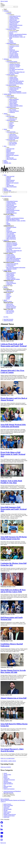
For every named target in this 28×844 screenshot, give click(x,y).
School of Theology (13, 104)
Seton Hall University (8, 319)
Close (5, 9)
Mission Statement (10, 152)
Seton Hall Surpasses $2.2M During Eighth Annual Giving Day (14, 538)
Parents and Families (8, 805)
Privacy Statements (5, 799)
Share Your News (13, 135)
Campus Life (6, 778)
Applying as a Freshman (14, 65)
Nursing (11, 40)
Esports (11, 127)
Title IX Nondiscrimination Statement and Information (13, 800)
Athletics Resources (10, 120)
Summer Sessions (13, 26)
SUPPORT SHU (7, 163)
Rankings (8, 151)
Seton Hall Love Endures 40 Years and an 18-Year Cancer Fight (13, 591)
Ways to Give (12, 144)
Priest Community (13, 101)
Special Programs (13, 23)
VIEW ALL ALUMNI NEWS (8, 758)
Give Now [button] (5, 316)
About (4, 146)
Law (10, 39)
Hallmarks (8, 150)
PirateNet (5, 161)
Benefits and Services (14, 137)
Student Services (10, 154)
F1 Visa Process (12, 90)
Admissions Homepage (14, 64)
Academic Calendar (13, 55)
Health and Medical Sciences (15, 35)
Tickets (10, 124)
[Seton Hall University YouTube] (2, 833)
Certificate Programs (13, 22)
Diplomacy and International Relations (18, 34)
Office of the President (11, 159)
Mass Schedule (12, 109)
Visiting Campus (7, 811)
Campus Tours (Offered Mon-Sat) (17, 72)
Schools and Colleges (11, 29)
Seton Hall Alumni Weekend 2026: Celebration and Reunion (13, 425)
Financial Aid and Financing (15, 82)
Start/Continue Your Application (16, 81)
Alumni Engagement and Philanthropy (12, 791)
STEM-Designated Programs (15, 25)
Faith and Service (7, 782)
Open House (12, 70)
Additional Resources (11, 43)
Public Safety (6, 813)
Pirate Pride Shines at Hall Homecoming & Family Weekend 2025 (13, 454)
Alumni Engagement (8, 320)
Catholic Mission (7, 94)
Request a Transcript (13, 138)
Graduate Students (10, 74)
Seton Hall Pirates (10, 116)
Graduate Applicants (13, 88)
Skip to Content (4, 1)
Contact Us (3, 801)
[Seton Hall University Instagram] (2, 840)
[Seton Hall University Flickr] (2, 836)
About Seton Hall (10, 148)
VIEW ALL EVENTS (6, 767)
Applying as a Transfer (14, 66)
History (8, 156)
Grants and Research (14, 56)
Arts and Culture (7, 774)
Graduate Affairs (13, 77)
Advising (11, 47)
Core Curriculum (13, 52)
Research (5, 787)
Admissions (6, 59)
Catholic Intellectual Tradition (16, 105)
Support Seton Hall (10, 139)
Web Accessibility (7, 809)
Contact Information (13, 79)
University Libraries (13, 53)
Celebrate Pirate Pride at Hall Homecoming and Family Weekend (13, 345)
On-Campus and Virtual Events (16, 69)
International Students (11, 85)
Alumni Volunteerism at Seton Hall (13, 698)
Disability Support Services (9, 814)
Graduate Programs (13, 17)
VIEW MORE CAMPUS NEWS (8, 761)
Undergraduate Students (11, 61)
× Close (2, 5)
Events (5, 160)
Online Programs (13, 20)
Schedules (11, 122)
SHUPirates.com (13, 118)
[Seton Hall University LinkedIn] (2, 829)
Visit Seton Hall (9, 157)
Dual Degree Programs (14, 21)
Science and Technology (9, 788)
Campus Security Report (9, 815)
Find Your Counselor (14, 73)
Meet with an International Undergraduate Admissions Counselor (17, 92)
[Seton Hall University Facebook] (2, 823)
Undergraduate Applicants (15, 87)
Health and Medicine (8, 783)
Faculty (11, 48)
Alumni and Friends (10, 131)
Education (5, 781)
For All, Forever (13, 142)
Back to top (3, 842)
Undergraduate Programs (15, 16)
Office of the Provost (14, 57)
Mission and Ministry (14, 99)
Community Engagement (9, 779)
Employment (6, 817)
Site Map (5, 810)
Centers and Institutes (14, 51)
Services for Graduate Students (16, 83)
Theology (11, 42)
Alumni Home (12, 134)
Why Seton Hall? (13, 143)
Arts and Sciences (13, 31)
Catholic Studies (13, 103)
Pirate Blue (11, 125)
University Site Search (8, 192)
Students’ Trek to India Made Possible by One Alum (11, 482)
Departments (12, 49)
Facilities (11, 126)
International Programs (14, 27)
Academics (5, 10)
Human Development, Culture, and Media (15, 220)
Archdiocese (12, 112)
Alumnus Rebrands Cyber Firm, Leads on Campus (12, 371)
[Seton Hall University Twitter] (2, 826)
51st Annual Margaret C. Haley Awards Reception (12, 750)
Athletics (5, 113)
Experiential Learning (14, 46)
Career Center (6, 806)
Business (11, 33)
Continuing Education (14, 18)
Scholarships (12, 68)
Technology (6, 808)
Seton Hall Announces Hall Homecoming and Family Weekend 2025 (13, 509)
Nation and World (7, 786)
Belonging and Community (12, 155)
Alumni (5, 129)
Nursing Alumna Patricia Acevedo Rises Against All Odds (13, 671)
